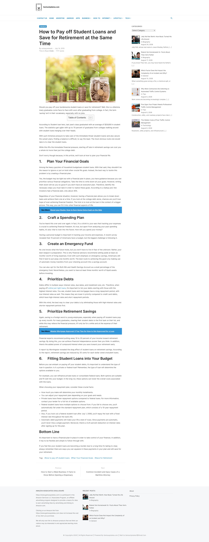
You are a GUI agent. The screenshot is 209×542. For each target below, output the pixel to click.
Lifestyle (118, 18)
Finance (43, 26)
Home (51, 18)
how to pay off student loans (58, 458)
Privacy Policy (135, 496)
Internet (106, 18)
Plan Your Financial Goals (82, 458)
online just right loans (57, 288)
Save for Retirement (104, 458)
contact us (42, 18)
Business (86, 18)
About (132, 491)
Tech (127, 18)
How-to (96, 18)
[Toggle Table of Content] (89, 118)
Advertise (60, 18)
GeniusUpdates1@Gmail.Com (135, 535)
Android (70, 18)
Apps (78, 18)
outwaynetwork (46, 48)
